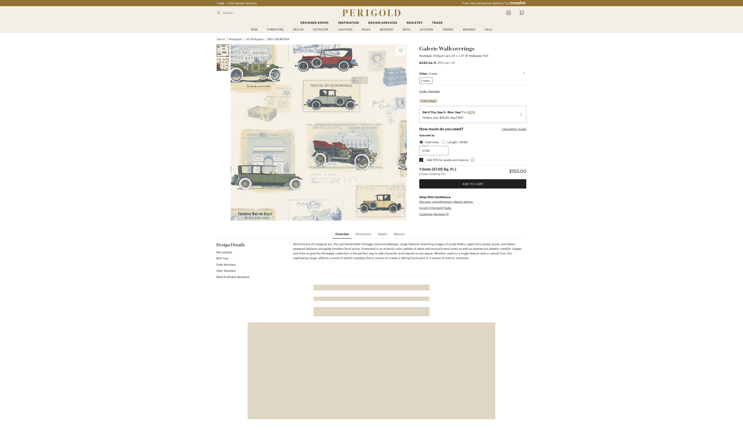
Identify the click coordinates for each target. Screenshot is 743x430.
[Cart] (521, 12)
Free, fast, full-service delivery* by (485, 3)
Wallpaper (235, 39)
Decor (221, 39)
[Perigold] (371, 13)
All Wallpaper (255, 39)
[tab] (342, 234)
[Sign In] (508, 12)
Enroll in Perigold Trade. (435, 208)
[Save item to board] (400, 50)
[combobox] (250, 12)
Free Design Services (242, 3)
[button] (319, 132)
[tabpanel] (370, 262)
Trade (220, 3)
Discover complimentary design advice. (446, 201)
